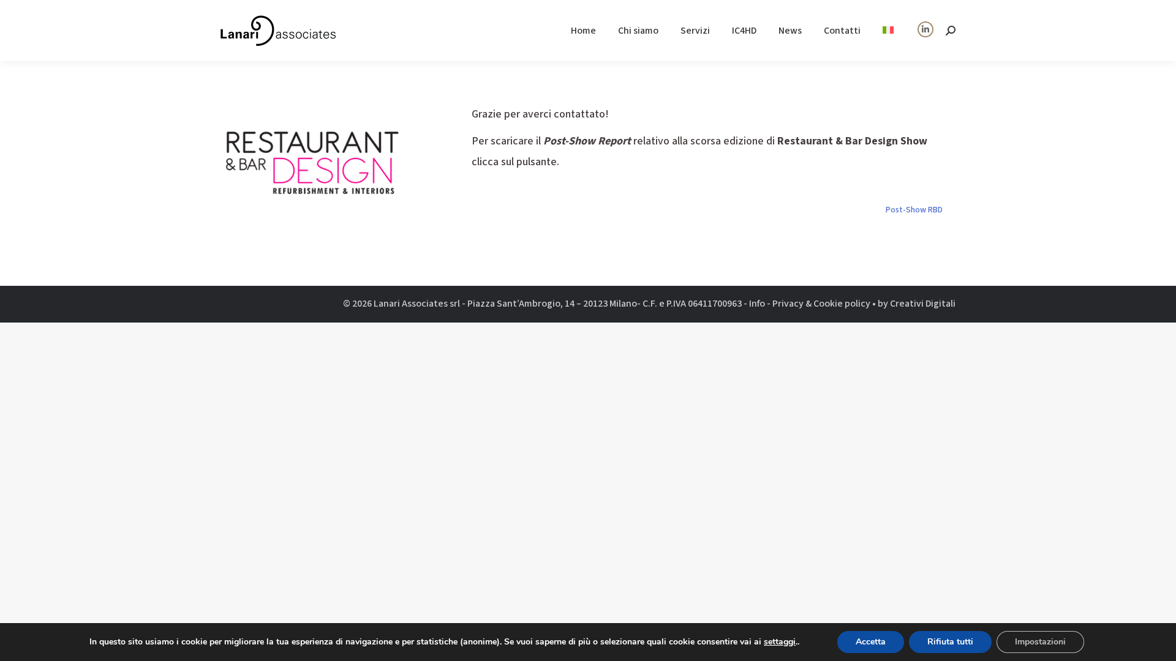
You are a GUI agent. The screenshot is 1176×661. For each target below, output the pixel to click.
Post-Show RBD (914, 210)
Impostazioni (1040, 642)
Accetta (871, 642)
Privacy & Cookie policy (821, 303)
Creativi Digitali (923, 303)
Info (757, 303)
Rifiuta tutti (950, 642)
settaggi (780, 642)
